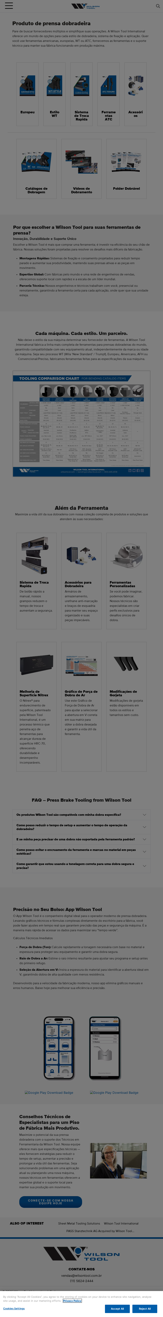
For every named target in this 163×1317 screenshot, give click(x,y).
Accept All (117, 1308)
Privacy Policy (72, 1300)
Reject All (145, 1308)
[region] (81, 1304)
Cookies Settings (14, 1308)
